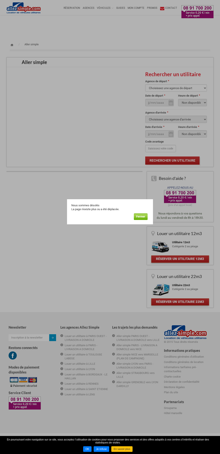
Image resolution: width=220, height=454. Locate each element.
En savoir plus (122, 449)
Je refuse (101, 449)
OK (87, 449)
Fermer (140, 216)
